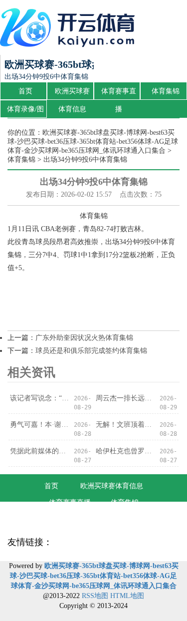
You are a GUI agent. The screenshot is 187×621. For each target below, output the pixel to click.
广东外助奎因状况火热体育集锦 (84, 337)
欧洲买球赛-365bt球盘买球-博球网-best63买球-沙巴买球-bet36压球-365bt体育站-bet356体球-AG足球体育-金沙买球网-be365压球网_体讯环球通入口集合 (92, 141)
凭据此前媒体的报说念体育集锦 (39, 451)
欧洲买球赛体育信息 (72, 93)
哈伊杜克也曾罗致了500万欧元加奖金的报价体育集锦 (125, 451)
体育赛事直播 (118, 93)
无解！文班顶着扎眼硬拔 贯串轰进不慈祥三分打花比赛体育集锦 (125, 424)
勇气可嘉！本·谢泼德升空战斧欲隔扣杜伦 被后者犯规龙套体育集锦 (39, 424)
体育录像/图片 (25, 111)
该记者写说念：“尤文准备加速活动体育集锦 (39, 398)
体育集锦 (166, 91)
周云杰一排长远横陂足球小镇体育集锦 (125, 398)
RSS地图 (95, 596)
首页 (25, 91)
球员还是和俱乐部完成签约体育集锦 (91, 350)
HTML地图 (127, 596)
